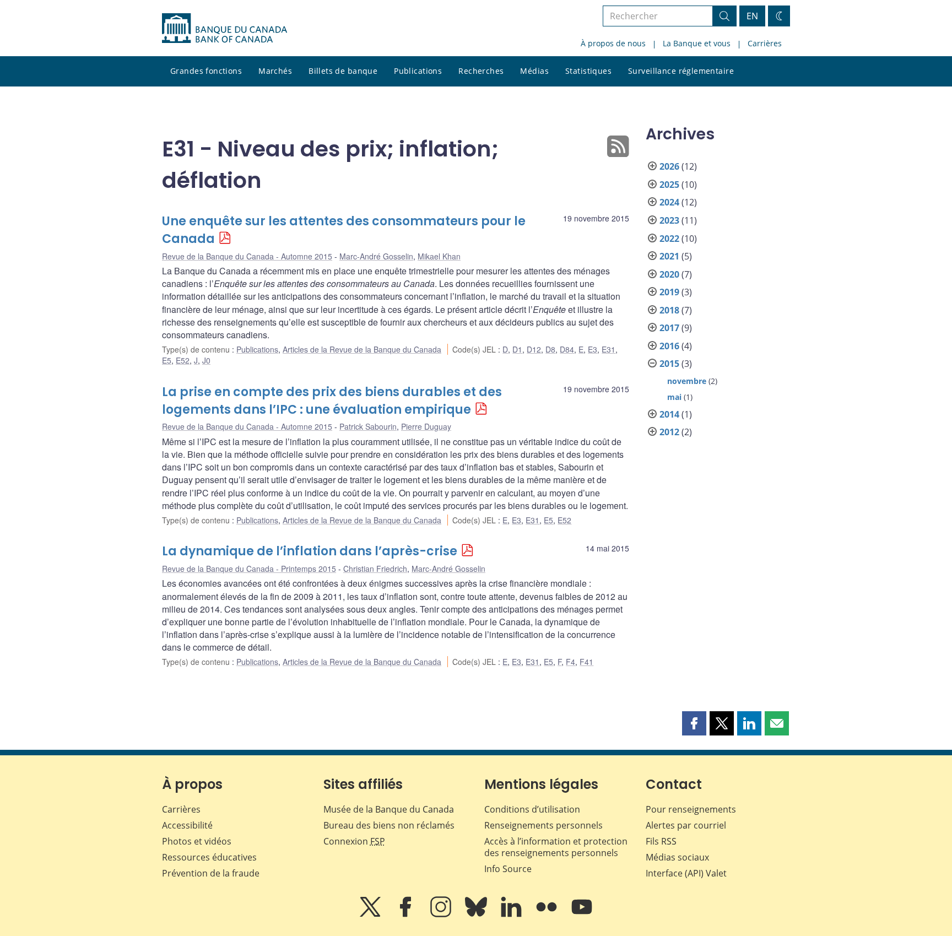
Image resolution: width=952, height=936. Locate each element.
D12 (534, 349)
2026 (669, 166)
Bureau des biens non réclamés (389, 825)
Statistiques (588, 71)
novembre (686, 381)
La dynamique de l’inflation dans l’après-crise (309, 551)
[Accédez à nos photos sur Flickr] (547, 914)
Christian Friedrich (375, 568)
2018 (669, 310)
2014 (669, 414)
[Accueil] (224, 28)
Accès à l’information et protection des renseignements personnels (556, 847)
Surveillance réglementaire (681, 71)
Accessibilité (187, 825)
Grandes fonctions (206, 71)
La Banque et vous (697, 43)
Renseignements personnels (543, 825)
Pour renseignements (691, 809)
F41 (586, 661)
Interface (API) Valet (686, 873)
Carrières (765, 43)
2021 (669, 256)
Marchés (275, 71)
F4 (570, 661)
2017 (669, 328)
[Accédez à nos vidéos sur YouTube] (581, 914)
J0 (206, 360)
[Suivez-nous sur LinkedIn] (512, 914)
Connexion (354, 841)
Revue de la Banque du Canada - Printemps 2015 (249, 568)
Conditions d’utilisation (532, 809)
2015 (669, 364)
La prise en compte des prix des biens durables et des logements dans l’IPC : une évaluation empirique (332, 400)
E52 (183, 360)
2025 (669, 184)
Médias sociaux (677, 857)
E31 (608, 349)
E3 (592, 349)
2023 (669, 220)
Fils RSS (661, 841)
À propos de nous (613, 43)
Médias (534, 71)
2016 (669, 346)
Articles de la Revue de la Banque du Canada (362, 349)
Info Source (508, 869)
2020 (669, 274)
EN (752, 16)
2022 (669, 238)
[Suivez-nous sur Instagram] (441, 914)
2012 (669, 432)
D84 (567, 349)
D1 (517, 349)
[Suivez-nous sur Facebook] (406, 914)
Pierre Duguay (426, 426)
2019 (669, 292)
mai (674, 397)
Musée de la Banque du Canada (388, 809)
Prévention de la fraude (210, 873)
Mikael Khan (439, 256)
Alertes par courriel (686, 825)
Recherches (481, 71)
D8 (550, 349)
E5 (166, 360)
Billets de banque (343, 71)
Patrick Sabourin (368, 426)
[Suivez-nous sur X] (371, 914)
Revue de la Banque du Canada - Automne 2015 (247, 256)
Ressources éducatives (209, 857)
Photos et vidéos (196, 841)
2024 (669, 202)
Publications (418, 71)
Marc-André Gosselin (376, 256)
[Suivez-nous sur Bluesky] (477, 914)
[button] (694, 723)
